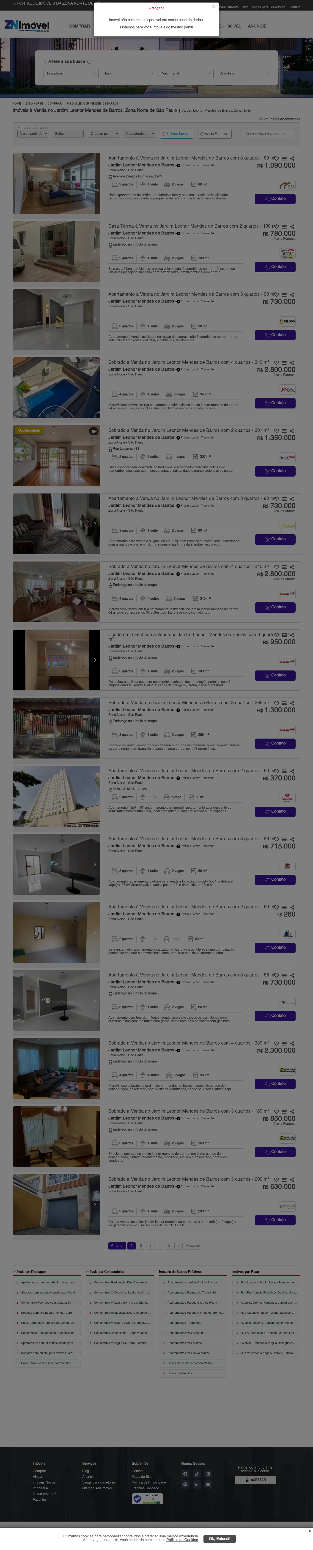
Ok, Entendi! (219, 1539)
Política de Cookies (182, 1540)
